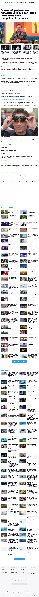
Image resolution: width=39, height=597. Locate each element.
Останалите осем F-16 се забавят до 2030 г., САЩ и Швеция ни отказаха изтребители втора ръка (32, 514)
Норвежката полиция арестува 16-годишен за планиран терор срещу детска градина (32, 374)
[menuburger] (1, 2)
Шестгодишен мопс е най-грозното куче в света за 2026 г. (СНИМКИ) (13, 235)
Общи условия (35, 591)
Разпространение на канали (15, 591)
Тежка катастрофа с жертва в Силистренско (13, 476)
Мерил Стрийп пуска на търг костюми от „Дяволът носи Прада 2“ (12, 272)
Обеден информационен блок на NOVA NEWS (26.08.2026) (32, 535)
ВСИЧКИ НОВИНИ (19, 559)
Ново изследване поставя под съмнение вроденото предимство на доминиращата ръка (32, 356)
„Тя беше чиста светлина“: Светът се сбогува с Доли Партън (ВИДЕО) (13, 455)
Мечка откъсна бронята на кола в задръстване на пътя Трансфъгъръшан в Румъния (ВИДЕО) (13, 394)
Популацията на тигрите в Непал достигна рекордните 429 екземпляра (32, 327)
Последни (3, 569)
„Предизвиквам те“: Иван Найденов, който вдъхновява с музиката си (13, 338)
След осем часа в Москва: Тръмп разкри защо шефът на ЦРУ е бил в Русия (13, 499)
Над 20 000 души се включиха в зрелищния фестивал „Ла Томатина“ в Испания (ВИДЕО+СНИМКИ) (32, 500)
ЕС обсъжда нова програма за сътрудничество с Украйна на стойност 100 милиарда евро (32, 542)
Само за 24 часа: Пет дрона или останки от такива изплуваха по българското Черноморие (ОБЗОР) (32, 477)
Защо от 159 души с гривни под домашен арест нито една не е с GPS (13, 471)
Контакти (31, 591)
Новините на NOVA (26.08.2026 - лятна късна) (32, 387)
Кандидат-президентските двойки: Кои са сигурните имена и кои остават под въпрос (32, 462)
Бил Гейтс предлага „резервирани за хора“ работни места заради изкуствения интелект (13, 375)
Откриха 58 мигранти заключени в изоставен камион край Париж (13, 387)
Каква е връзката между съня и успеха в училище (13, 278)
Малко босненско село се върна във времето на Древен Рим (32, 305)
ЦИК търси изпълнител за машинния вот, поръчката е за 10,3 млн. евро (13, 408)
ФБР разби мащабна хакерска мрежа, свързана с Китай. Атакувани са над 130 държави (13, 484)
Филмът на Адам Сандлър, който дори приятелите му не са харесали (32, 211)
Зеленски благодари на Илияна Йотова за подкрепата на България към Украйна (32, 440)
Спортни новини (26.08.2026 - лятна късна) (32, 381)
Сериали (22, 572)
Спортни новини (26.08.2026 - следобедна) (12, 529)
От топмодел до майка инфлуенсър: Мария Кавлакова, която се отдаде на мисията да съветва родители (12, 306)
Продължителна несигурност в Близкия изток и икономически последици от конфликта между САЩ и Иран (13, 433)
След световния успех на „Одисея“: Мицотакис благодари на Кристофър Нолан (13, 332)
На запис (25, 2)
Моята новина (4, 572)
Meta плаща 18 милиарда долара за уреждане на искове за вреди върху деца (32, 393)
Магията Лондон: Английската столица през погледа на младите (32, 265)
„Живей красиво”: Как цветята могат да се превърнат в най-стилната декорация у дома (32, 279)
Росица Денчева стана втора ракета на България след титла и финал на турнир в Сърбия (32, 230)
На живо (31, 2)
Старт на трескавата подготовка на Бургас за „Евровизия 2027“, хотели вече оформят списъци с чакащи (13, 242)
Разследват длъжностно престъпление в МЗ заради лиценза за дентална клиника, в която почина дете (13, 522)
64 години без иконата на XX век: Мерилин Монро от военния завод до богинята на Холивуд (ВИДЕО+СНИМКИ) (32, 299)
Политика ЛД (12, 592)
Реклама (2, 591)
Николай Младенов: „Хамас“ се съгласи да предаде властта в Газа (32, 455)
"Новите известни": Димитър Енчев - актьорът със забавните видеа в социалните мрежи (13, 217)
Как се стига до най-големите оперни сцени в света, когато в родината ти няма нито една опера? (32, 313)
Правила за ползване (17, 592)
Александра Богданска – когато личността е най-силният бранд (13, 344)
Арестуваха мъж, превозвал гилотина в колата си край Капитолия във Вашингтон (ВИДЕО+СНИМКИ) (32, 432)
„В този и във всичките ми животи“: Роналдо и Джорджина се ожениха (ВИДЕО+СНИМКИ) (13, 261)
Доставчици (27, 591)
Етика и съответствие (24, 592)
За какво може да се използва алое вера (31, 216)
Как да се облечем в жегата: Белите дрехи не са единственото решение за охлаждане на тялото (13, 286)
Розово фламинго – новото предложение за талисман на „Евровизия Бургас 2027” (13, 224)
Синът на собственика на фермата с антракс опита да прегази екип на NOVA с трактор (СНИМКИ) (32, 408)
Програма (19, 2)
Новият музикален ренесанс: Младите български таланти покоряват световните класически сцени (32, 333)
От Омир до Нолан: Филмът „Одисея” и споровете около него (32, 272)
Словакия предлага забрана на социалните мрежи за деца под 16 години (13, 492)
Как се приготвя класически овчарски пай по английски (13, 312)
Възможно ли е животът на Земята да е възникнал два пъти (32, 235)
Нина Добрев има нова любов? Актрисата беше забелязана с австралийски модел (13, 356)
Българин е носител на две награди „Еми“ (32, 344)
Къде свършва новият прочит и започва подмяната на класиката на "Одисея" (13, 350)
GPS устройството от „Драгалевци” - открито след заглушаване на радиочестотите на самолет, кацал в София (13, 448)
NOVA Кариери (33, 573)
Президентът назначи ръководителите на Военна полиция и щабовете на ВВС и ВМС (32, 485)
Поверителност (7, 592)
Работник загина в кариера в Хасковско (32, 445)
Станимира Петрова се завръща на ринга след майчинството (13, 415)
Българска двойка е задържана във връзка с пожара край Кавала (32, 506)
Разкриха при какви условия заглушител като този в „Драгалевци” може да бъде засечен (13, 507)
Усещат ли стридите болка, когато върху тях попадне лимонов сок (13, 229)
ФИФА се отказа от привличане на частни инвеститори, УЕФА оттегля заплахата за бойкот (13, 401)
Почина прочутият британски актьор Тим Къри (32, 470)
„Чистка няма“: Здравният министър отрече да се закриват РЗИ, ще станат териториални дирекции (13, 551)
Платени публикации (31, 592)
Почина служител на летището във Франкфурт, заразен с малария (13, 513)
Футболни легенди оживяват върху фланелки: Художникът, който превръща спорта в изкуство (13, 267)
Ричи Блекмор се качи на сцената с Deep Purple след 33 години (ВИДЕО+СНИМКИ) (12, 248)
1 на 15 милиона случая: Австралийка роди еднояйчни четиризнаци (32, 338)
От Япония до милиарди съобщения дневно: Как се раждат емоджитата (32, 285)
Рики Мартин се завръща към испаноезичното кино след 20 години (13, 211)
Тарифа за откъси (22, 591)
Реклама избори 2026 (7, 591)
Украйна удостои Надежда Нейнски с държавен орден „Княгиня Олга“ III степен (13, 424)
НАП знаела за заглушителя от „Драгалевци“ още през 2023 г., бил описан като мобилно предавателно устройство (13, 463)
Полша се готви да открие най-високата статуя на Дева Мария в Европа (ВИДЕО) (13, 327)
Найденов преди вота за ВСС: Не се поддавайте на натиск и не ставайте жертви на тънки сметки (32, 417)
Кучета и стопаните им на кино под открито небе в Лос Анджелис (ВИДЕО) (13, 291)
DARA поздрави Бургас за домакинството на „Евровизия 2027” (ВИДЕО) (32, 241)
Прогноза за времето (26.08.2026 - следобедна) (32, 521)
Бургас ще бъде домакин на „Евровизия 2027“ (32, 254)
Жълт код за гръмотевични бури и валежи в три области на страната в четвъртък (32, 550)
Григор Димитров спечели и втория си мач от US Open (32, 400)
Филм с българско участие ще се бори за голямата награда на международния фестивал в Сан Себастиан (32, 320)
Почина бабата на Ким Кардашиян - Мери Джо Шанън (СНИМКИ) (32, 349)
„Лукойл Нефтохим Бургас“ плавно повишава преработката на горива (13, 541)
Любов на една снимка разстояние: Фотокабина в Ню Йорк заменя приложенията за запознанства (32, 249)
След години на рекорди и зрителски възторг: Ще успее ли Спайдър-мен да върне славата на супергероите (13, 320)
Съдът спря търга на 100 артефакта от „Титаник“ (13, 381)
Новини (13, 2)
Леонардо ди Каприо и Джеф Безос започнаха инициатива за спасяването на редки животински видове (32, 293)
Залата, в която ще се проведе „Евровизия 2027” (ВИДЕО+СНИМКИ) (13, 254)
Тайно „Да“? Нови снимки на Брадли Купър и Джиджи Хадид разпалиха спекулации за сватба (13, 299)
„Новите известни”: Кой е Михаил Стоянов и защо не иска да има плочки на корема (32, 261)
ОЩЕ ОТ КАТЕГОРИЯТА (19, 361)
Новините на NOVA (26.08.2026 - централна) (13, 439)
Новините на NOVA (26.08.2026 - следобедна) (31, 529)
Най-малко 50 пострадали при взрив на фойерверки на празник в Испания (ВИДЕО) (32, 492)
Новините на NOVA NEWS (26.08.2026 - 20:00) (31, 423)
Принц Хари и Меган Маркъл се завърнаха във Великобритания (13, 534)
